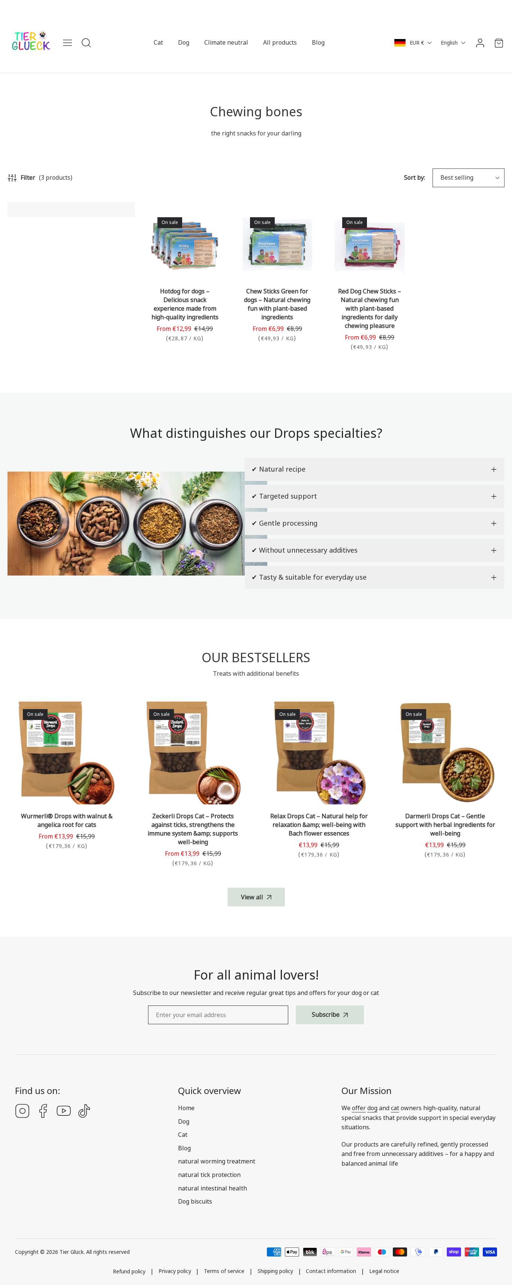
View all (252, 897)
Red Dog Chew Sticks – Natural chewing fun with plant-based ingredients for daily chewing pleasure (369, 308)
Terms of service (224, 1271)
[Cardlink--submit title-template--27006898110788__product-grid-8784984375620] (278, 245)
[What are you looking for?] (86, 42)
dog (372, 1108)
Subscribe (326, 1014)
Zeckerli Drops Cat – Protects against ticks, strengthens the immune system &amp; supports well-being (193, 829)
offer (359, 1108)
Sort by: (414, 177)
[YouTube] (63, 1112)
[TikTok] (84, 1112)
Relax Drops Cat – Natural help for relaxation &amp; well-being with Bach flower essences (319, 825)
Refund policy (129, 1272)
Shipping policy (275, 1271)
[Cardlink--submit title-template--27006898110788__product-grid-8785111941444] (185, 245)
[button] (499, 43)
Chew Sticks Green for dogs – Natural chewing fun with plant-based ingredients (277, 304)
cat (395, 1108)
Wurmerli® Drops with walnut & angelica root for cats (66, 820)
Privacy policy (175, 1271)
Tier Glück (72, 1252)
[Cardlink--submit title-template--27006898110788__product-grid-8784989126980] (370, 245)
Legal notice (384, 1271)
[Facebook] (43, 1112)
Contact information (331, 1271)
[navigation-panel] (67, 42)
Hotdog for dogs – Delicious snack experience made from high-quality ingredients (185, 304)
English (449, 43)
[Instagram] (22, 1112)
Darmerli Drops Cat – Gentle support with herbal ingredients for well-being (445, 825)
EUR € (417, 43)
